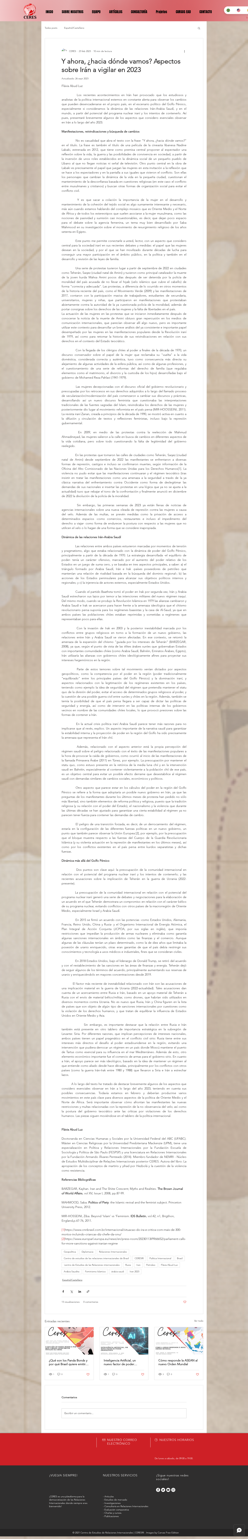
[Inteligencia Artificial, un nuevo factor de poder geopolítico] (124, 1341)
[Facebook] (158, 1490)
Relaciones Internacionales (113, 1251)
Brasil (180, 1258)
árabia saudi (117, 1271)
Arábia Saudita (71, 1271)
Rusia (128, 1264)
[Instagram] (173, 1490)
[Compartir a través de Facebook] (63, 1291)
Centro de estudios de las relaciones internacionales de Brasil (96, 1258)
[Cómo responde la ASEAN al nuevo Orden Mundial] (178, 1341)
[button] (199, 28)
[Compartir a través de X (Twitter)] (71, 1291)
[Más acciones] (184, 51)
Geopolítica (70, 1251)
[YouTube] (168, 1490)
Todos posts (51, 27)
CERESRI (139, 1258)
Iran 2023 (134, 1271)
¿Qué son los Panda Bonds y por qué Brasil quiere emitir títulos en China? (68, 1362)
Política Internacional (160, 1258)
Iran (138, 1264)
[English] (239, 10)
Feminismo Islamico (95, 1271)
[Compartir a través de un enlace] (88, 1291)
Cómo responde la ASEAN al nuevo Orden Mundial (178, 1362)
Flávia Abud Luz (169, 1264)
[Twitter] (163, 1490)
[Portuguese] (229, 10)
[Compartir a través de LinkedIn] (79, 1291)
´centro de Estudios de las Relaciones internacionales (92, 1264)
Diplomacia (87, 1251)
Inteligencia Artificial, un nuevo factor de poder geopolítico (120, 1362)
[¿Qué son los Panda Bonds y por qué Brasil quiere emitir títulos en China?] (69, 1341)
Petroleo (150, 1264)
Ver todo (198, 1320)
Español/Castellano (74, 27)
